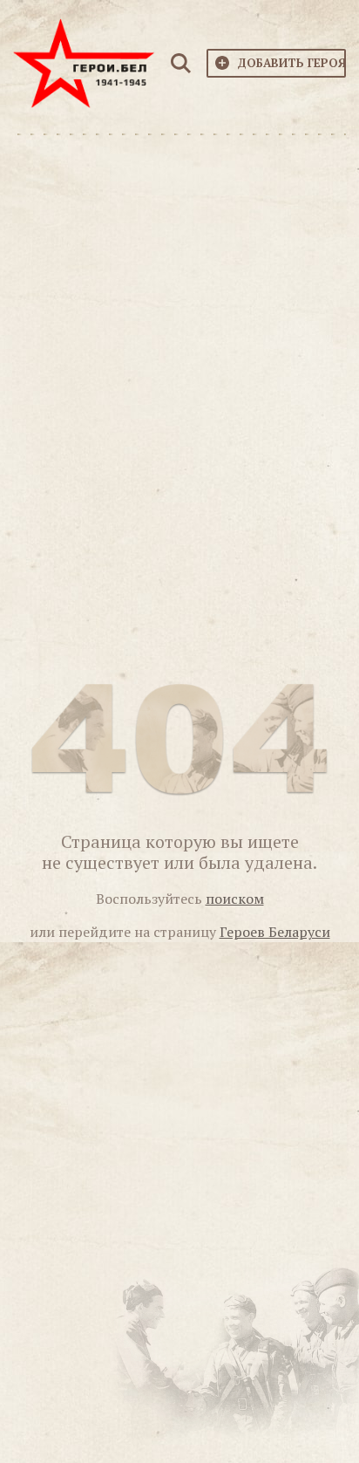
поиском (235, 898)
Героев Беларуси (275, 931)
